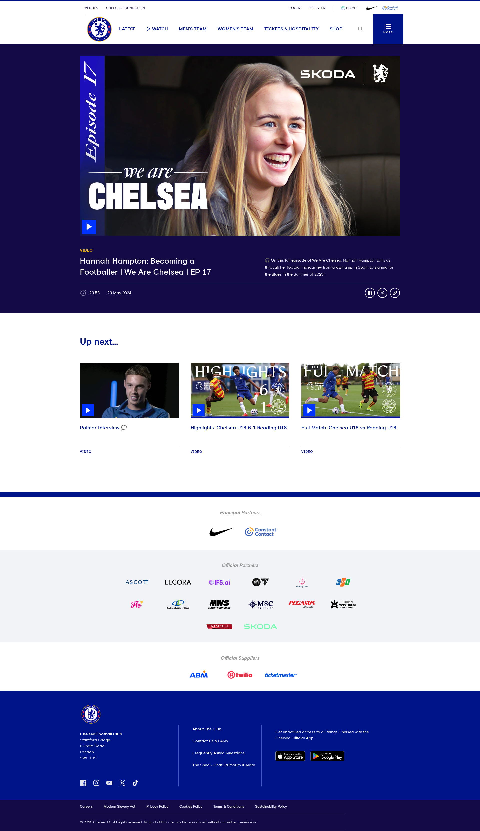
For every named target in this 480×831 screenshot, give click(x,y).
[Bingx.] (390, 8)
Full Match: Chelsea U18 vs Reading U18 (349, 427)
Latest (127, 29)
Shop (336, 29)
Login (295, 8)
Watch (160, 29)
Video (86, 452)
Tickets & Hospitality (291, 29)
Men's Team (193, 29)
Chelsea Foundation (125, 8)
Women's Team (236, 29)
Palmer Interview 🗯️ (103, 427)
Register (316, 8)
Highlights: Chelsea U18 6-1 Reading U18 (239, 427)
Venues (91, 8)
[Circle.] (351, 8)
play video (90, 58)
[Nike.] (371, 8)
